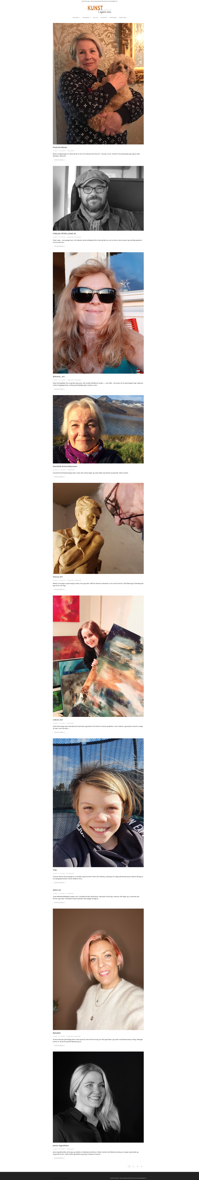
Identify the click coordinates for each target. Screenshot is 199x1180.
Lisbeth (55, 150)
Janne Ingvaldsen (61, 1145)
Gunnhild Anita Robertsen (65, 466)
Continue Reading (59, 159)
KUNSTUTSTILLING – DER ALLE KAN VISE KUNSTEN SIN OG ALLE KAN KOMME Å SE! (128, 1178)
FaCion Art (58, 576)
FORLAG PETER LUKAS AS (64, 233)
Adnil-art (57, 890)
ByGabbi (57, 1033)
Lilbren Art (58, 719)
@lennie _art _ (59, 376)
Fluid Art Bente (60, 147)
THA (55, 870)
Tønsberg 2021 (71, 150)
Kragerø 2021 (71, 237)
